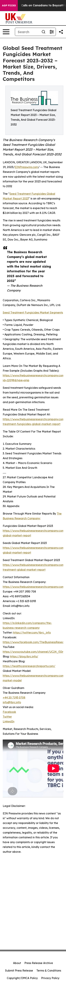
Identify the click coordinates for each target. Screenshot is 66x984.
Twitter (7, 716)
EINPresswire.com (26, 167)
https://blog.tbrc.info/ (24, 656)
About (17, 963)
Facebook (9, 712)
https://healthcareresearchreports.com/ (29, 666)
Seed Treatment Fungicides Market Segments (33, 312)
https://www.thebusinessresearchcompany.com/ (34, 586)
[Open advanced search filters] (52, 32)
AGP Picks (9, 5)
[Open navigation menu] (6, 31)
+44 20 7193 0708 (14, 697)
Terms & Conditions (48, 970)
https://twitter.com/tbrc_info (32, 632)
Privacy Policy (50, 978)
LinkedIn (8, 721)
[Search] (43, 32)
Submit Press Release (19, 970)
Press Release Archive (38, 963)
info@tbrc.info (12, 702)
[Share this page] (61, 31)
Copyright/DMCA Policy (22, 978)
